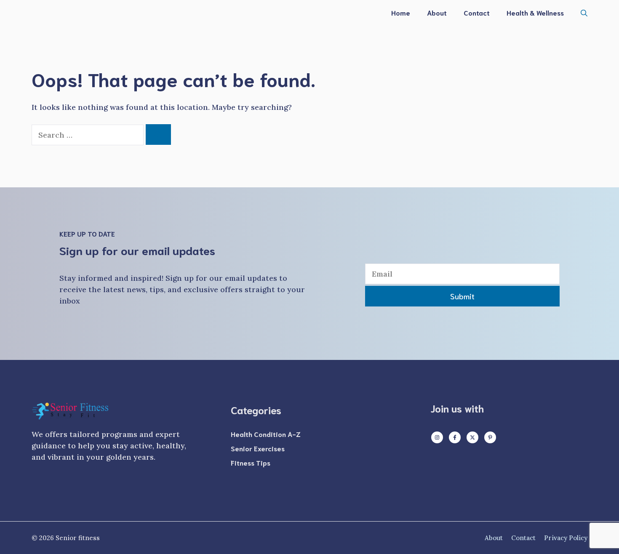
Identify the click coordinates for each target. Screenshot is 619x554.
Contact (477, 12)
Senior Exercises (258, 448)
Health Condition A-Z (266, 433)
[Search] (158, 134)
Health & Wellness (535, 12)
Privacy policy (565, 538)
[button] (584, 12)
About (437, 12)
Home (400, 12)
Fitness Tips (250, 462)
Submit (462, 296)
